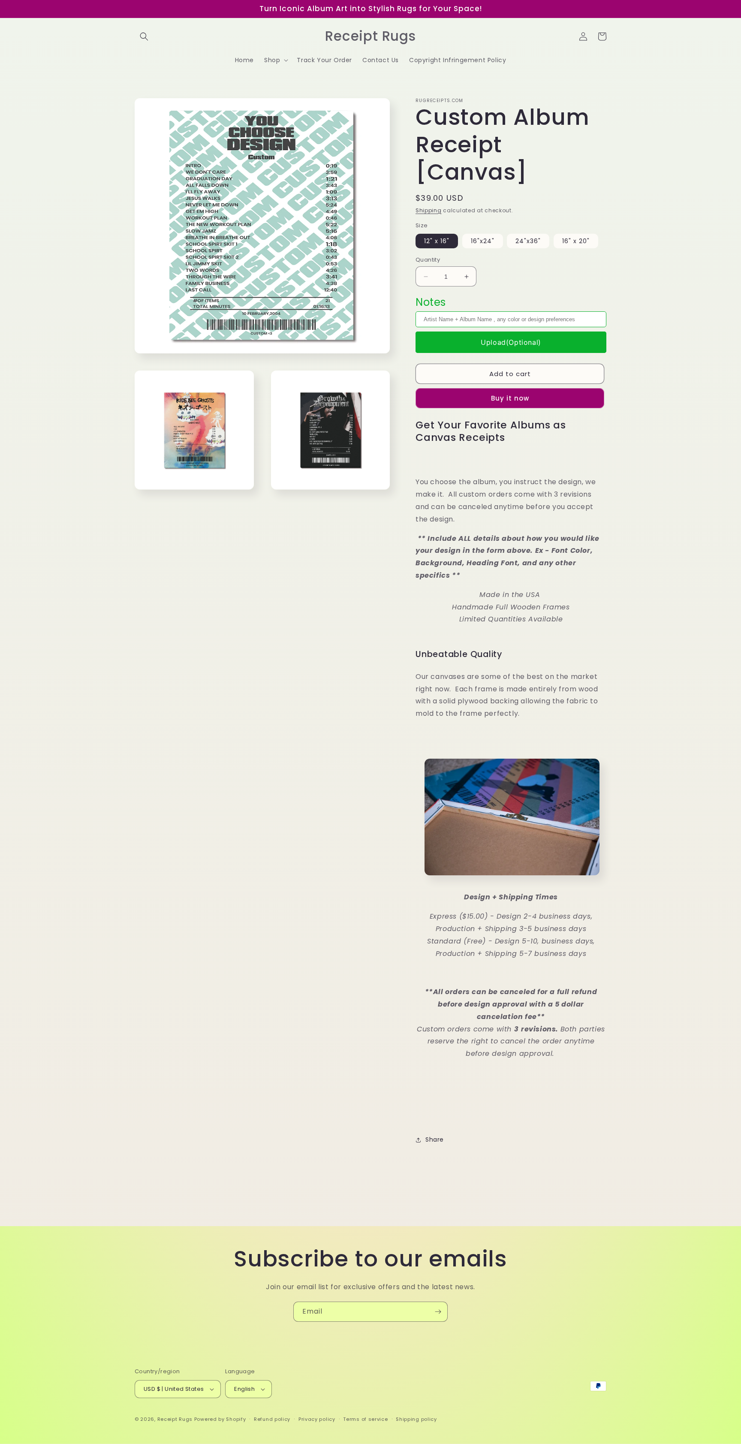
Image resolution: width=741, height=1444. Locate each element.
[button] (144, 36)
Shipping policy (416, 1419)
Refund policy (272, 1419)
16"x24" (482, 241)
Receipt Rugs (175, 1419)
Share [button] (434, 1139)
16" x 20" (576, 241)
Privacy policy (316, 1419)
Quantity (428, 260)
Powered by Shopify (220, 1419)
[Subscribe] (437, 1312)
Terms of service (365, 1419)
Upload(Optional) (511, 342)
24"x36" (528, 241)
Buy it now (510, 398)
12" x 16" (436, 241)
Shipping (429, 210)
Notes (431, 302)
